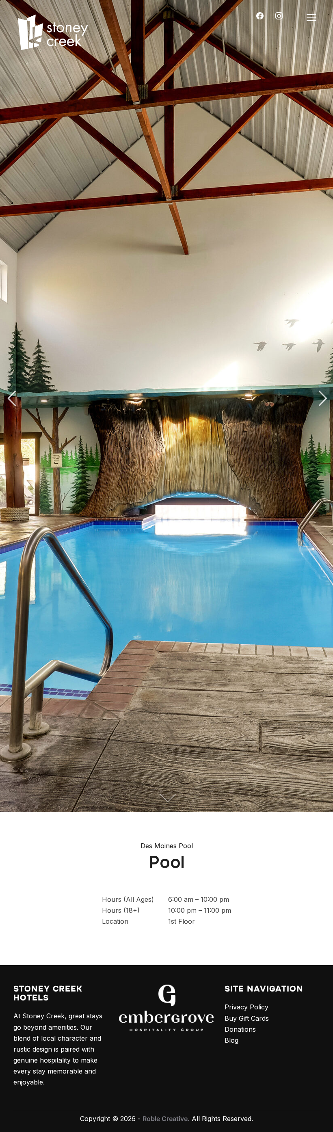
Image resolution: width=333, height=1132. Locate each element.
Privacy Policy (246, 1007)
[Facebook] (260, 15)
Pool (186, 846)
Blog (231, 1040)
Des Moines (159, 846)
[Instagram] (279, 15)
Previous (11, 398)
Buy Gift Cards (247, 1018)
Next (322, 398)
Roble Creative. (166, 1119)
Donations (240, 1029)
